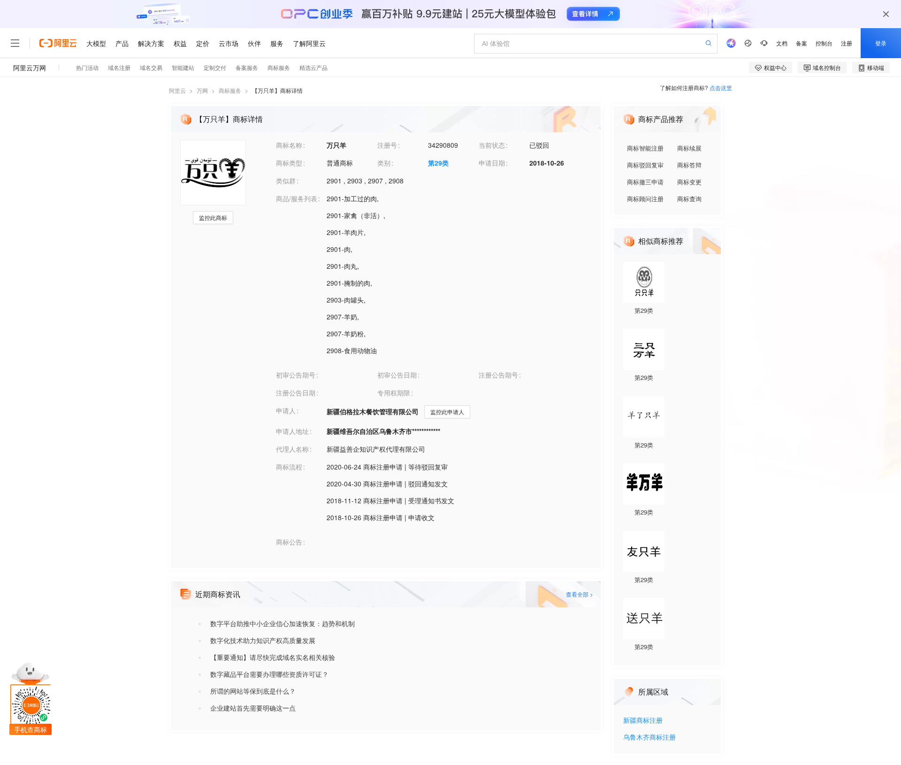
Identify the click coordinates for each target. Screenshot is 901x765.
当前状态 (492, 145)
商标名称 (289, 145)
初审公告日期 (397, 374)
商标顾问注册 (645, 198)
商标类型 (289, 162)
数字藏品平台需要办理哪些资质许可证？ (269, 674)
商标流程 (289, 466)
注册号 (387, 145)
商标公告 (289, 541)
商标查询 (689, 198)
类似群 (286, 180)
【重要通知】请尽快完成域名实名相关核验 (272, 657)
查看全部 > (579, 594)
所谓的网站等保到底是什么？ (253, 691)
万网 (202, 90)
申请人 (286, 410)
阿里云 (177, 90)
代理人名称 (292, 449)
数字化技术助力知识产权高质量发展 (262, 640)
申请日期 (492, 162)
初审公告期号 (295, 374)
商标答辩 (689, 164)
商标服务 (230, 90)
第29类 (438, 162)
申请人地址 (292, 431)
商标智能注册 (645, 148)
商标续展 (689, 148)
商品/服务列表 (296, 198)
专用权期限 (393, 392)
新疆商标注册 (643, 720)
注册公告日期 (295, 392)
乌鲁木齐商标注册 (649, 737)
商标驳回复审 (645, 164)
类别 (383, 162)
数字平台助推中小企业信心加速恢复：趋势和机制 (282, 623)
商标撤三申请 (645, 181)
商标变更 (689, 181)
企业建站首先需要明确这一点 (253, 707)
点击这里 (721, 87)
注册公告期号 (498, 374)
